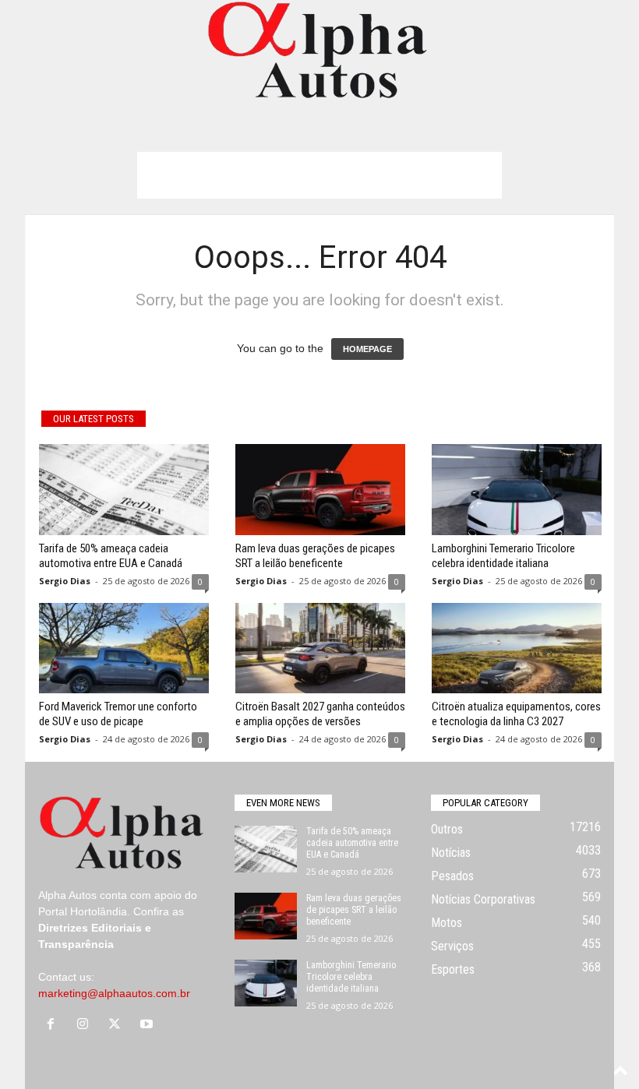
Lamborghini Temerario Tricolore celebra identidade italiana (503, 555)
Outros (447, 829)
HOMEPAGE (367, 349)
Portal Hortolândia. (84, 911)
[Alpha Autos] (319, 51)
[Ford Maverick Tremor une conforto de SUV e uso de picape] (124, 648)
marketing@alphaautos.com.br (114, 993)
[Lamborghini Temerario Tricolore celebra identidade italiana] (517, 489)
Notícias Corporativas (483, 899)
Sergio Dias (64, 581)
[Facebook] (54, 1025)
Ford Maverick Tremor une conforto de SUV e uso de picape (118, 714)
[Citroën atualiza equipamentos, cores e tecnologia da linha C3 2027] (517, 648)
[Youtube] (148, 1025)
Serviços (452, 946)
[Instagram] (86, 1025)
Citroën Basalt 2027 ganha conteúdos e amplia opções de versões (320, 714)
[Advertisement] (319, 175)
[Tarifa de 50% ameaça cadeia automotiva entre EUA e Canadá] (124, 489)
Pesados (452, 876)
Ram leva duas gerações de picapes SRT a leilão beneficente (315, 555)
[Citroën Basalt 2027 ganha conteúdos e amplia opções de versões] (320, 648)
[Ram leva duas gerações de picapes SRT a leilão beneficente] (320, 489)
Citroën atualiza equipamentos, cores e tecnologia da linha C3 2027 (516, 714)
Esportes (453, 969)
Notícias (451, 852)
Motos (446, 922)
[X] (118, 1025)
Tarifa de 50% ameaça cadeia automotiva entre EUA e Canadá (110, 555)
